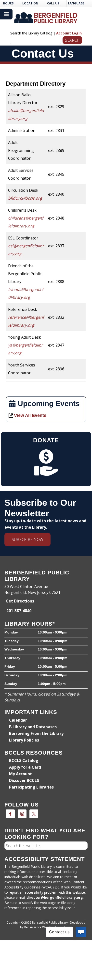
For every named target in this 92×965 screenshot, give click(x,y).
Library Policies (24, 740)
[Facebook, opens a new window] (10, 813)
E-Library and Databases (33, 726)
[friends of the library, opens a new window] (46, 462)
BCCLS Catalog (23, 760)
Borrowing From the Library (36, 733)
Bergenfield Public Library (46, 18)
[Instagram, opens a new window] (22, 813)
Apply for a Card (25, 767)
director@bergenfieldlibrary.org (54, 897)
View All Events (30, 415)
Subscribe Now (27, 539)
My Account (20, 773)
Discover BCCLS (24, 780)
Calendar (18, 720)
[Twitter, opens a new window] (33, 813)
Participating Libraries (31, 787)
